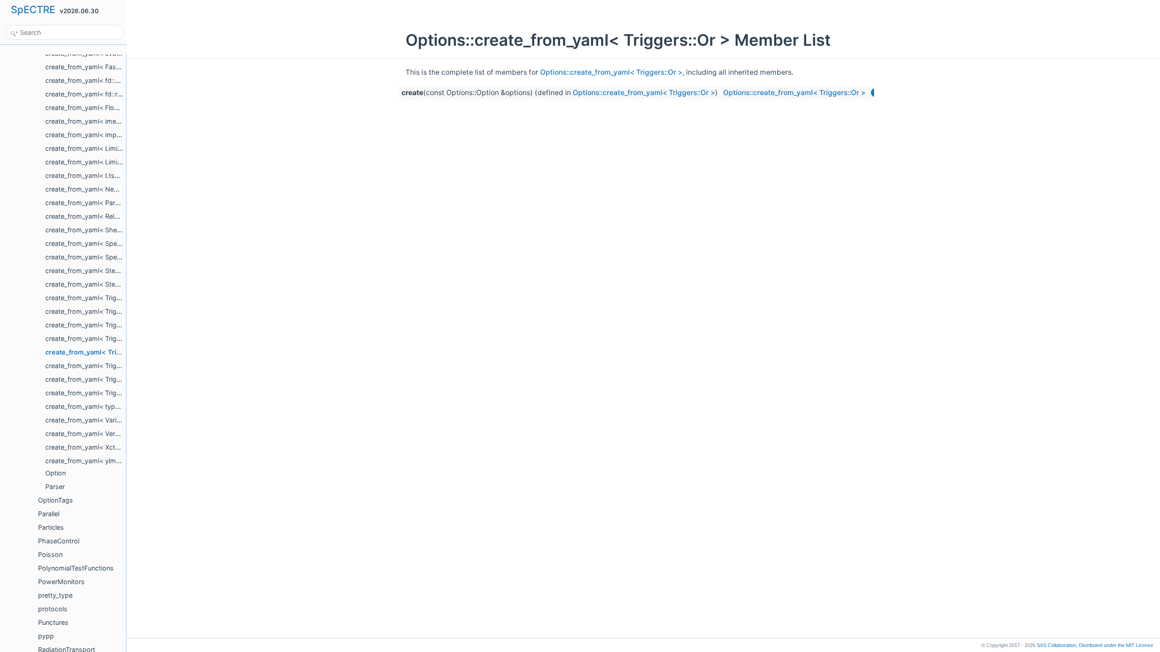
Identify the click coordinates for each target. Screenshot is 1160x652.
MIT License (1116, 645)
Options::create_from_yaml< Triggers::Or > (611, 72)
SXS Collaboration (1056, 645)
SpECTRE (33, 9)
